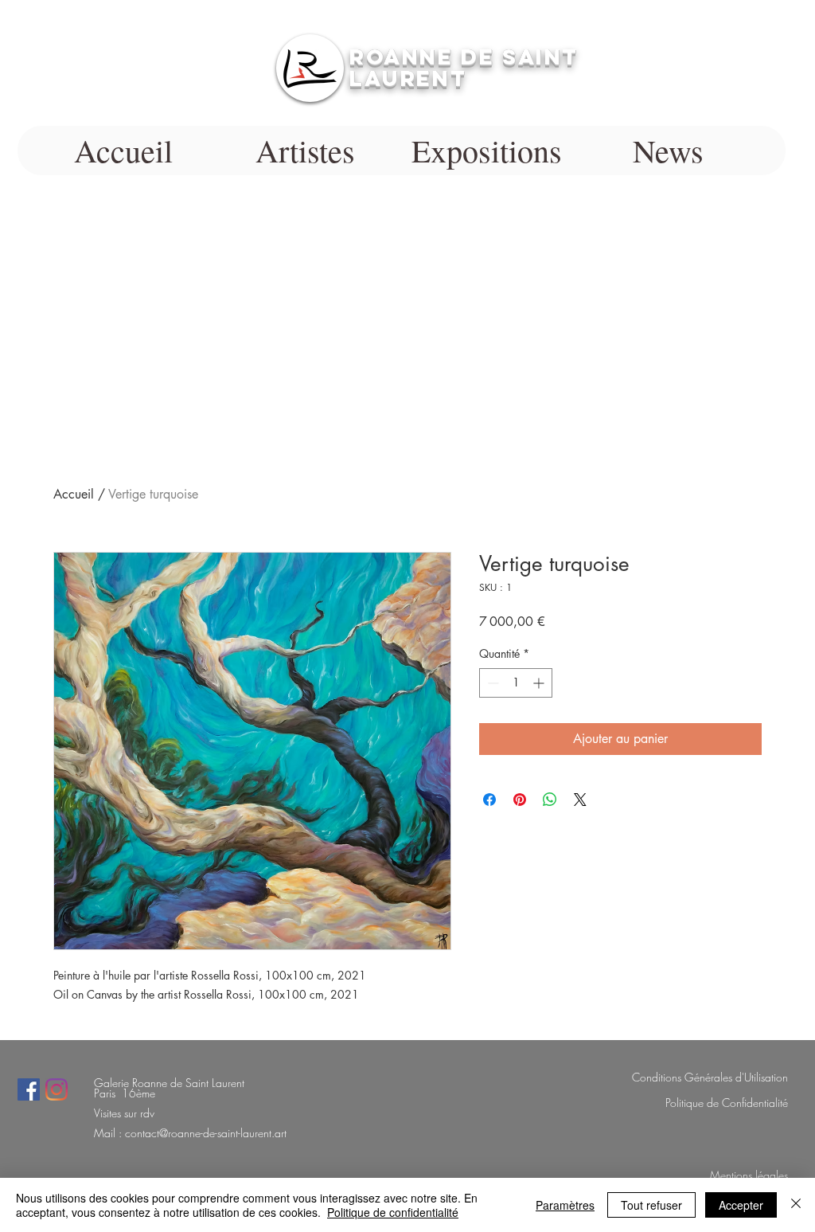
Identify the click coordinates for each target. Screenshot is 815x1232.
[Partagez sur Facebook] (489, 799)
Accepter (741, 1205)
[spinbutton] (515, 683)
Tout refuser (651, 1205)
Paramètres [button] (565, 1205)
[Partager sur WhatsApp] (550, 799)
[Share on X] (580, 799)
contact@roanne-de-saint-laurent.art (206, 1132)
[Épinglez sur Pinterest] (519, 799)
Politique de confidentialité (392, 1212)
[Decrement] (491, 683)
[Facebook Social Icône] (29, 1089)
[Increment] (540, 683)
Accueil (73, 494)
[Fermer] (795, 1205)
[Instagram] (56, 1089)
